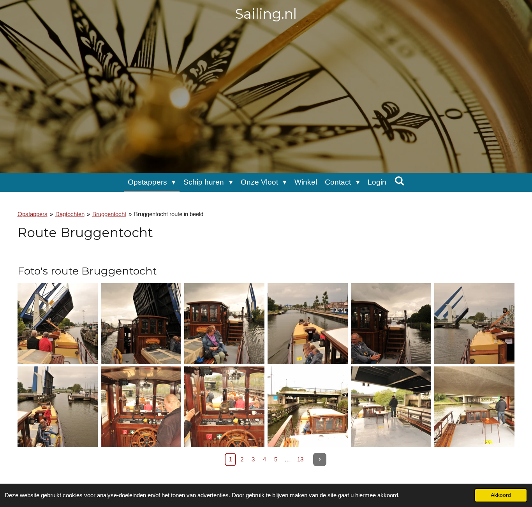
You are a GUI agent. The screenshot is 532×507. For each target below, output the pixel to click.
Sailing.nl (266, 13)
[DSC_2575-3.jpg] (57, 323)
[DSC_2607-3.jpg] (474, 407)
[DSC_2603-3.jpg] (391, 407)
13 (300, 459)
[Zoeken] (399, 181)
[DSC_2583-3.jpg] (474, 323)
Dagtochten (70, 214)
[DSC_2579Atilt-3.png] (224, 323)
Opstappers (33, 214)
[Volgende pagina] (319, 459)
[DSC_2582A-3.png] (391, 323)
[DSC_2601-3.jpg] (307, 407)
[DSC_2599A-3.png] (141, 407)
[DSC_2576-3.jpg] (141, 323)
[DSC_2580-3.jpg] (307, 323)
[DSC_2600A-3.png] (224, 407)
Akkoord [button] (501, 495)
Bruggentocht (109, 214)
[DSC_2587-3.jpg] (57, 407)
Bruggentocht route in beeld (168, 214)
